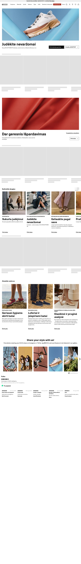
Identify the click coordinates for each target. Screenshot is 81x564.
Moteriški (19, 4)
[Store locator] (72, 4)
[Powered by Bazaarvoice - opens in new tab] (73, 242)
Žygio (35, 4)
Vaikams (30, 4)
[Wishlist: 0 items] (75, 4)
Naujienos (12, 4)
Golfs (39, 4)
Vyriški (24, 4)
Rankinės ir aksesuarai (47, 4)
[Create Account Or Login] (69, 4)
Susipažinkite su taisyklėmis (72, 89)
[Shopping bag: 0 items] (78, 4)
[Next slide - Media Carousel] (79, 228)
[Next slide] (78, 101)
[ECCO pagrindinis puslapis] (5, 4)
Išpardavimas (57, 4)
